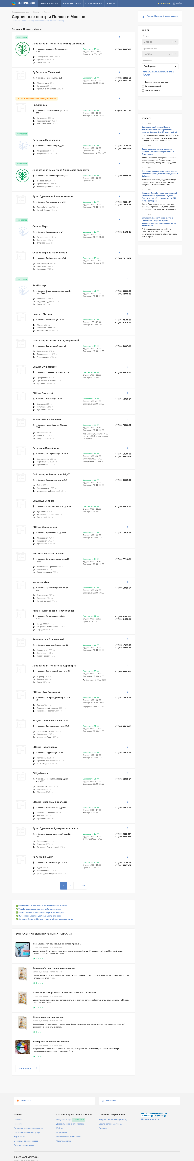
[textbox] (160, 42)
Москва (36, 12)
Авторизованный (153, 86)
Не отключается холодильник (48, 1017)
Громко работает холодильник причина (54, 968)
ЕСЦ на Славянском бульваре (50, 720)
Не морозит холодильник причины (51, 1041)
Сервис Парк (40, 226)
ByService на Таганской (46, 72)
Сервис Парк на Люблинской (50, 252)
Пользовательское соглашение (28, 1128)
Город (146, 36)
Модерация (61, 1132)
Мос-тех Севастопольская (48, 553)
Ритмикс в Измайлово (46, 448)
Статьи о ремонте (93, 3)
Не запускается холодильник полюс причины (57, 944)
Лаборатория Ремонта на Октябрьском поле (59, 43)
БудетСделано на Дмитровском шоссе (55, 828)
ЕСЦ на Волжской (43, 393)
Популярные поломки (24, 1145)
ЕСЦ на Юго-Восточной (47, 692)
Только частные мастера (157, 82)
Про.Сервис (40, 105)
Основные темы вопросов (26, 1141)
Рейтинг (60, 1128)
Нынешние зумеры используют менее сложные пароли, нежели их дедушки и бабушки (160, 173)
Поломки (103, 1128)
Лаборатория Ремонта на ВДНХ (51, 474)
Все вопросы (25, 1068)
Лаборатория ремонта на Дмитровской (56, 340)
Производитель (150, 48)
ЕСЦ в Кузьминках (43, 501)
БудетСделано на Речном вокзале (53, 196)
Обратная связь (63, 1141)
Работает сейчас (153, 90)
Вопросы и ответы (72, 3)
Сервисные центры (20, 12)
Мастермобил (41, 582)
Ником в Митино (42, 314)
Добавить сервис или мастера (70, 1124)
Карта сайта (19, 1136)
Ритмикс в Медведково (46, 140)
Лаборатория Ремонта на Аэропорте (54, 665)
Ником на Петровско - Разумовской (54, 611)
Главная (18, 1119)
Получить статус (63, 1119)
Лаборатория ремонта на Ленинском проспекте (61, 170)
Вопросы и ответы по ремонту (113, 1119)
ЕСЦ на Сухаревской (45, 367)
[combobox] (160, 42)
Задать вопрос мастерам (110, 1124)
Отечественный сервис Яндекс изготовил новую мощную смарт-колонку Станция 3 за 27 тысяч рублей (159, 129)
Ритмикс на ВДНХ (43, 857)
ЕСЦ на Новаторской (45, 747)
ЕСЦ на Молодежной (45, 527)
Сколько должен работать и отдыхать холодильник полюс (64, 992)
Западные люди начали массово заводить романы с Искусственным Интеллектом (158, 151)
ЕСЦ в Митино (41, 773)
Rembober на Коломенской (48, 639)
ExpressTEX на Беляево (47, 419)
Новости (111, 3)
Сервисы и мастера (49, 3)
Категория (148, 61)
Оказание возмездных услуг (27, 1132)
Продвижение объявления (68, 1136)
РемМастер (39, 285)
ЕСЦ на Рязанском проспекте (50, 802)
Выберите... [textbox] (151, 66)
